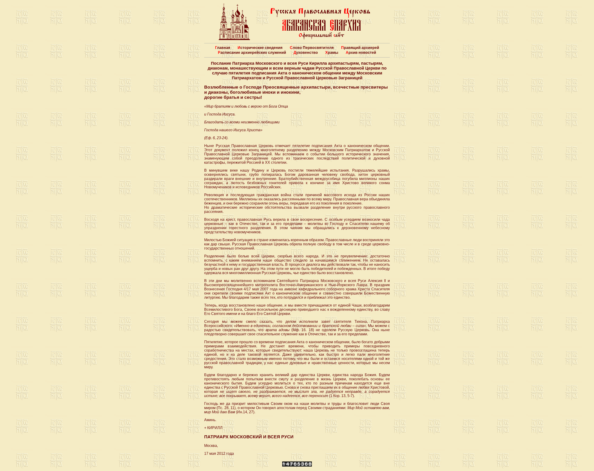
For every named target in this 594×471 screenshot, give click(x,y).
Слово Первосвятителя (312, 48)
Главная (222, 48)
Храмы (331, 52)
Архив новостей (361, 52)
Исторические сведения (260, 48)
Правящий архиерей (360, 48)
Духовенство (306, 52)
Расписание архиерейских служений (252, 52)
